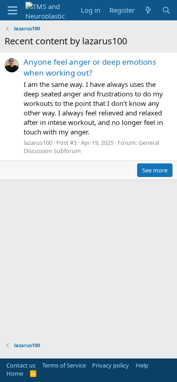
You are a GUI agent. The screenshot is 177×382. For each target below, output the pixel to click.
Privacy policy (110, 365)
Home (14, 373)
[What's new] (148, 10)
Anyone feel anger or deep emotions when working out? (90, 67)
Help (142, 365)
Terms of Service (64, 365)
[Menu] (12, 10)
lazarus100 (38, 142)
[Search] (166, 10)
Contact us (20, 365)
